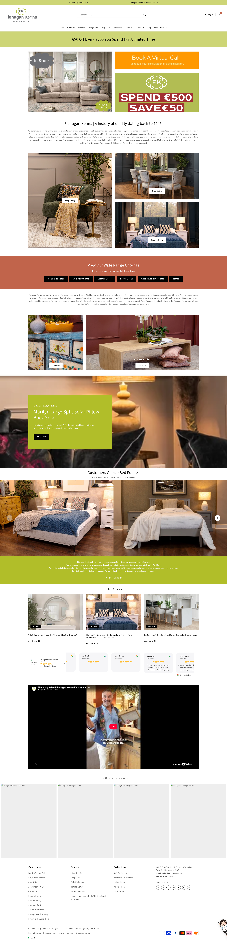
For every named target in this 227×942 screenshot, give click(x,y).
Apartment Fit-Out (36, 886)
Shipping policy (83, 933)
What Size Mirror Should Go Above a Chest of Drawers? (52, 635)
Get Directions (162, 882)
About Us (32, 882)
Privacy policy (49, 933)
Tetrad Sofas (77, 886)
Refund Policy (34, 900)
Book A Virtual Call (36, 873)
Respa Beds (76, 877)
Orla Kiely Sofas (78, 882)
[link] (55, 342)
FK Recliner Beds (78, 891)
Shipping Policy (35, 905)
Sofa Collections (121, 873)
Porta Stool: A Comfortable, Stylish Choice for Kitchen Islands (171, 635)
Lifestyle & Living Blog (38, 918)
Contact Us (33, 891)
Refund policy (34, 933)
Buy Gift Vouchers (36, 877)
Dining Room (119, 886)
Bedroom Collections (123, 877)
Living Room (119, 882)
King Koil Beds (77, 873)
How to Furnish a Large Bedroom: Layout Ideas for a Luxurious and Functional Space (109, 636)
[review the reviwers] (98, 656)
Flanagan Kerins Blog (38, 914)
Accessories (119, 891)
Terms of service (65, 933)
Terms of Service (36, 909)
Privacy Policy (34, 896)
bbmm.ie (94, 928)
